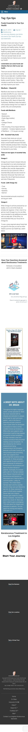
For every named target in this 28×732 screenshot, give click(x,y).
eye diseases (11, 34)
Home (14, 696)
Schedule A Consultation (12, 9)
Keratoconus (7, 32)
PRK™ (14, 714)
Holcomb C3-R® (14, 702)
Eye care (4, 34)
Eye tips (18, 36)
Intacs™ (14, 705)
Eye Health (12, 36)
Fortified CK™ (14, 711)
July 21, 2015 (7, 30)
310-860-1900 (16, 7)
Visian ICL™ (14, 708)
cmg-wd (17, 30)
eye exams (4, 36)
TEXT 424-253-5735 (18, 685)
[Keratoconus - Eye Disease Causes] (14, 3)
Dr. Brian (14, 699)
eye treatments (6, 38)
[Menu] (2, 12)
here (11, 511)
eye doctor (19, 34)
